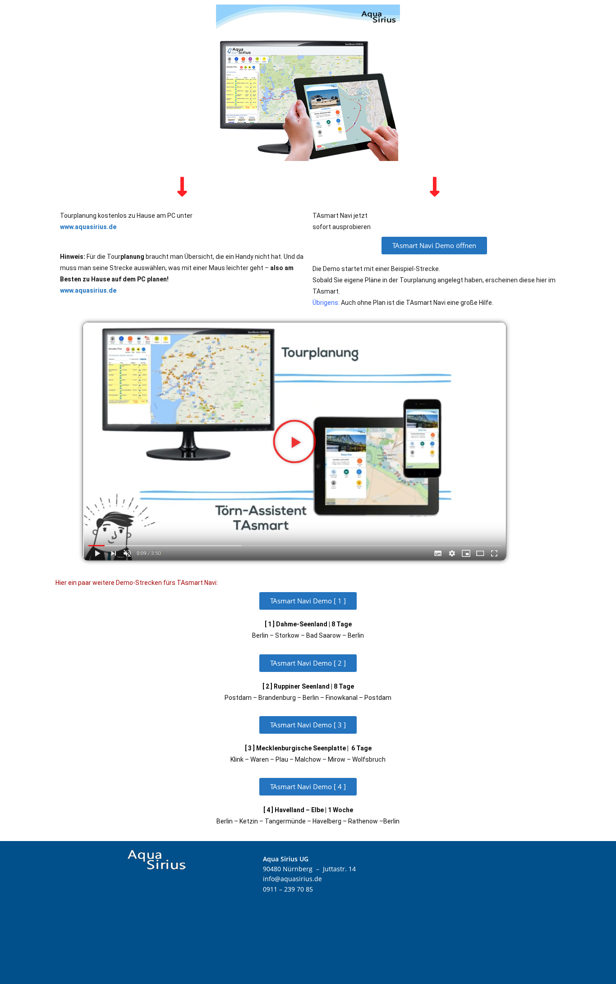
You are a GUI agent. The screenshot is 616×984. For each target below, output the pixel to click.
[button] (294, 441)
